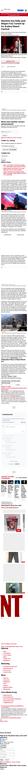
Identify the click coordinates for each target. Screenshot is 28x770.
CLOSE (3, 160)
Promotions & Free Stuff (10, 666)
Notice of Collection (6, 137)
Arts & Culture (7, 655)
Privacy (19, 137)
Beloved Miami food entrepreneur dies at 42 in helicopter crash (14, 14)
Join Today (3, 745)
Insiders (3, 740)
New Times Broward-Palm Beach (12, 699)
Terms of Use (7, 670)
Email (3, 131)
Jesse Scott (6, 35)
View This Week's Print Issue (9, 644)
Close (2, 769)
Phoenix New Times (8, 700)
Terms (14, 137)
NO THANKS (13, 149)
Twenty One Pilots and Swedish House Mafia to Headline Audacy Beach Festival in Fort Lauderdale (14, 173)
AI (20, 706)
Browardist (4, 397)
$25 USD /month (15, 381)
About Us (5, 678)
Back (2, 760)
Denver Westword (8, 697)
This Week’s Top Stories (7, 742)
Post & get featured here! (9, 507)
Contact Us (6, 680)
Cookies (11, 706)
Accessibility (16, 706)
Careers (5, 685)
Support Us (20, 10)
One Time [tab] (4, 376)
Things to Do (4, 739)
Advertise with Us (8, 668)
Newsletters (6, 660)
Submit (7, 760)
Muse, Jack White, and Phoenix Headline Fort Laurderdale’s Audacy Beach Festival (14, 165)
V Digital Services (8, 702)
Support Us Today (6, 386)
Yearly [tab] (14, 376)
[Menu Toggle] (2, 10)
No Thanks (3, 747)
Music (5, 657)
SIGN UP (5, 135)
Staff (4, 683)
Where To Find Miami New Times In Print (12, 646)
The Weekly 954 (13, 397)
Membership (6, 689)
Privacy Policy (7, 672)
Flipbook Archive (7, 687)
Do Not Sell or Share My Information (11, 718)
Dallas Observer (7, 695)
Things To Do (7, 658)
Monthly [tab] (10, 376)
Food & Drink (6, 653)
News (4, 651)
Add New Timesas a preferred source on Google (10, 62)
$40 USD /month (6, 383)
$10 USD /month (6, 381)
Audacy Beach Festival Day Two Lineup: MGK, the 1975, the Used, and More (13, 169)
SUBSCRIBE (6, 149)
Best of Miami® (5, 743)
